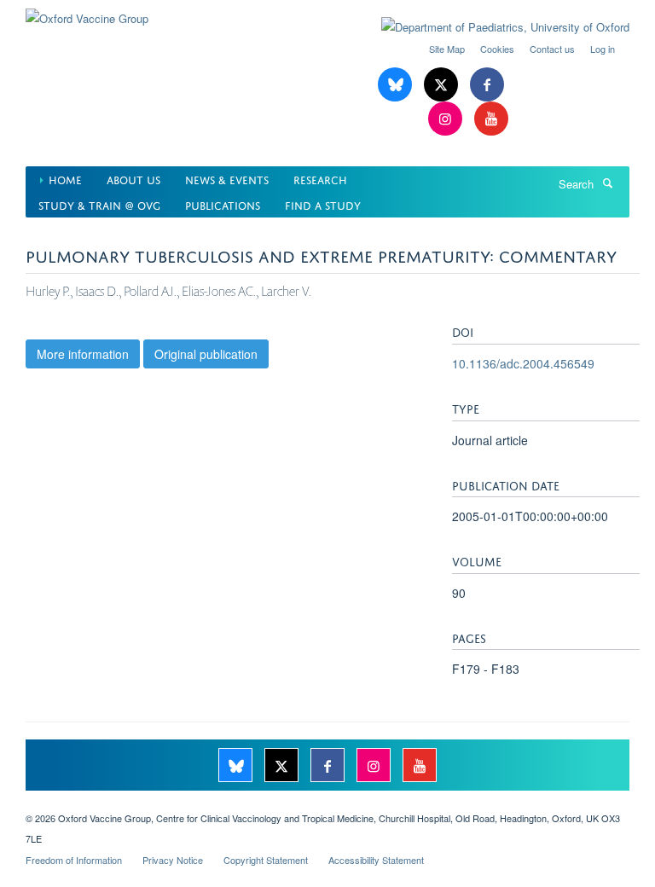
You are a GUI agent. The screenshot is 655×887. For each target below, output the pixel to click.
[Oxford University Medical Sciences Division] (327, 803)
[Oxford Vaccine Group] (87, 12)
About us (133, 179)
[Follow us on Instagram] (447, 119)
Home (65, 179)
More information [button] (83, 353)
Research (320, 179)
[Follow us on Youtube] (491, 119)
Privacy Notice (172, 860)
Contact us (552, 48)
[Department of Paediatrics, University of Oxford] (492, 27)
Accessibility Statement (376, 860)
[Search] (607, 182)
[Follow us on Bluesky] (396, 85)
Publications (222, 204)
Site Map (447, 48)
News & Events (227, 179)
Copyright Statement (265, 860)
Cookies (497, 48)
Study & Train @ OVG (99, 204)
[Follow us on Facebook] (487, 85)
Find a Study (323, 204)
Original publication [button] (206, 353)
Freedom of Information (74, 860)
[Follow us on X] (442, 85)
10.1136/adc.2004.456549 (523, 363)
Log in (602, 48)
